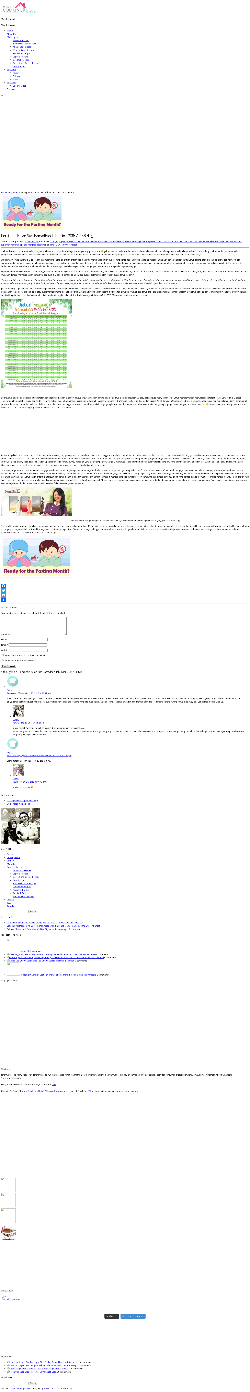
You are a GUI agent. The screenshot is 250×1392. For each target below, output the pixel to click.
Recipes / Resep (14, 867)
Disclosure (12, 89)
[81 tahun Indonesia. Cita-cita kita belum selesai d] (156, 1307)
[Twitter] (125, 590)
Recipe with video (21, 40)
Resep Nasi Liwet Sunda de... (65, 1362)
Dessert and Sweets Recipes (26, 63)
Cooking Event (13, 857)
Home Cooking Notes (20, 1388)
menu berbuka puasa (189, 241)
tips (22, 244)
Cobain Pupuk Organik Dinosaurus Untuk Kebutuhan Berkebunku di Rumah (69, 957)
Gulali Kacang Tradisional (20, 803)
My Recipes (12, 37)
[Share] (125, 600)
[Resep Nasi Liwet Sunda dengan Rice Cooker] (29, 1362)
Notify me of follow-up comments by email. (25, 655)
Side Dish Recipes (21, 59)
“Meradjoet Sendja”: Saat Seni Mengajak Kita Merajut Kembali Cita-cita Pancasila (45, 922)
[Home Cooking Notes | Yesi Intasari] (19, 13)
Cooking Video (19, 85)
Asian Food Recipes (22, 46)
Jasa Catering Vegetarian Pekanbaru (24, 755)
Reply (10, 690)
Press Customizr (51, 1388)
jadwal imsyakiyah (130, 241)
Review (16, 73)
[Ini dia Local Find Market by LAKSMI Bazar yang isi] (217, 1307)
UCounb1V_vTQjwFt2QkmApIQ (40, 1091)
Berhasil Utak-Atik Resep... (65, 1365)
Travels (16, 79)
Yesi (15, 781)
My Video (11, 82)
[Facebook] (125, 586)
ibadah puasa (115, 241)
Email (4, 644)
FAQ (90, 1091)
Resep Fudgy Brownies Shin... (55, 1368)
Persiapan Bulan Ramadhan (223, 241)
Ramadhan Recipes (22, 53)
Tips (36, 241)
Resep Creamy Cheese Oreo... (44, 1371)
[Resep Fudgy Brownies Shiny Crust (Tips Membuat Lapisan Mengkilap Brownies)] (24, 1368)
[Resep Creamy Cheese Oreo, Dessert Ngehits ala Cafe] (18, 1371)
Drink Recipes (19, 66)
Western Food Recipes (23, 50)
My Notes (11, 69)
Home (10, 30)
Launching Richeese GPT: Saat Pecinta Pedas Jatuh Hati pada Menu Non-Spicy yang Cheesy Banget (53, 925)
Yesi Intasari (71, 244)
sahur (239, 241)
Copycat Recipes (20, 56)
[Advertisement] (125, 431)
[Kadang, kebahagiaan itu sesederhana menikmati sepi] (33, 1310)
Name (5, 639)
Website (5, 650)
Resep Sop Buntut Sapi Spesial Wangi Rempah (53, 960)
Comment (6, 634)
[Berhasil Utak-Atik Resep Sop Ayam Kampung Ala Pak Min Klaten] (30, 1365)
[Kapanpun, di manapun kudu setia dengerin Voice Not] (33, 1307)
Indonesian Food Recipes (24, 43)
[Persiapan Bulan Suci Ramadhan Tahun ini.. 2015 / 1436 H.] (32, 229)
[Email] (125, 595)
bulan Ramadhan (100, 241)
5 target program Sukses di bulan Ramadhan (71, 241)
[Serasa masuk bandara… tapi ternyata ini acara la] (217, 1310)
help (54, 1084)
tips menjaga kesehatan (35, 244)
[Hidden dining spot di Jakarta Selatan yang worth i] (94, 1310)
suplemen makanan (10, 244)
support (133, 1091)
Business (11, 854)
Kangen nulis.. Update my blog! (22, 800)
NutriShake (204, 241)
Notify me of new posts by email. (20, 660)
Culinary (16, 76)
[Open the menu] (2, 95)
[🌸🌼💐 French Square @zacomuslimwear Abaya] (94, 1307)
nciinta (16, 722)
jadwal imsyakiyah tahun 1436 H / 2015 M (159, 241)
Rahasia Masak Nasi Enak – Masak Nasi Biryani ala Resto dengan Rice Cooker (43, 929)
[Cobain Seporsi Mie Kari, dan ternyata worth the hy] (156, 1310)
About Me (11, 34)
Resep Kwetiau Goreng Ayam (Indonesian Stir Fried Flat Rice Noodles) (63, 954)
